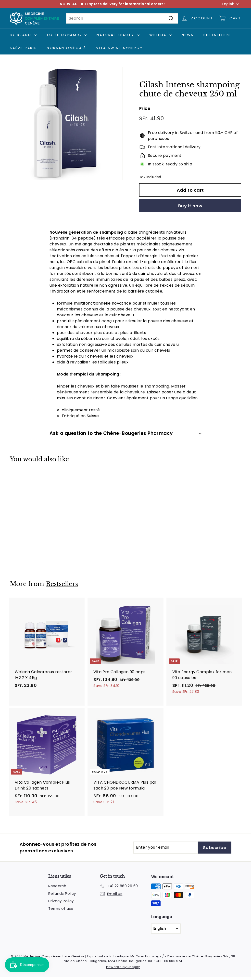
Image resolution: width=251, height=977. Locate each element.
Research (57, 885)
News (188, 34)
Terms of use (61, 908)
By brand (21, 34)
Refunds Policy (62, 893)
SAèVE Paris (23, 47)
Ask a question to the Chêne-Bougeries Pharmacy (111, 433)
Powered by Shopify (123, 966)
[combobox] (122, 18)
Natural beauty (116, 34)
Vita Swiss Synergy (119, 47)
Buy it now (190, 206)
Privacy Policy (61, 900)
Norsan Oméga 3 (66, 47)
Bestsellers (217, 34)
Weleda (158, 34)
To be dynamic (64, 34)
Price (144, 108)
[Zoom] (66, 123)
